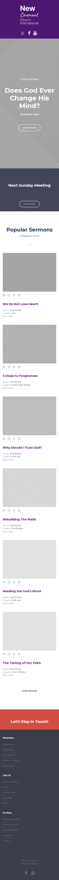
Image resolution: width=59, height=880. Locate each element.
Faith (21, 384)
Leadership (7, 835)
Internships (8, 798)
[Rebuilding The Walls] (29, 487)
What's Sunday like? (11, 819)
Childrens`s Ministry (11, 760)
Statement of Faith (11, 824)
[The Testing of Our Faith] (29, 631)
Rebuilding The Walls (19, 519)
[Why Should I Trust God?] (29, 415)
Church (15, 384)
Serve (5, 803)
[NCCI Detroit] (29, 15)
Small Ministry (8, 749)
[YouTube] (35, 33)
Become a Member (11, 781)
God (13, 313)
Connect (6, 840)
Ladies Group (8, 744)
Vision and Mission (10, 830)
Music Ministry (9, 765)
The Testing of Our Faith (22, 663)
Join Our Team (9, 792)
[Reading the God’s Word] (29, 559)
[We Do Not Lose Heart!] (29, 272)
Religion (27, 384)
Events (6, 787)
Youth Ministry (9, 755)
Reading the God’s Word (22, 591)
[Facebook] (29, 33)
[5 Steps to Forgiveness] (29, 344)
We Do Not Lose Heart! (20, 304)
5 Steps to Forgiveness (20, 376)
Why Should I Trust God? (22, 447)
